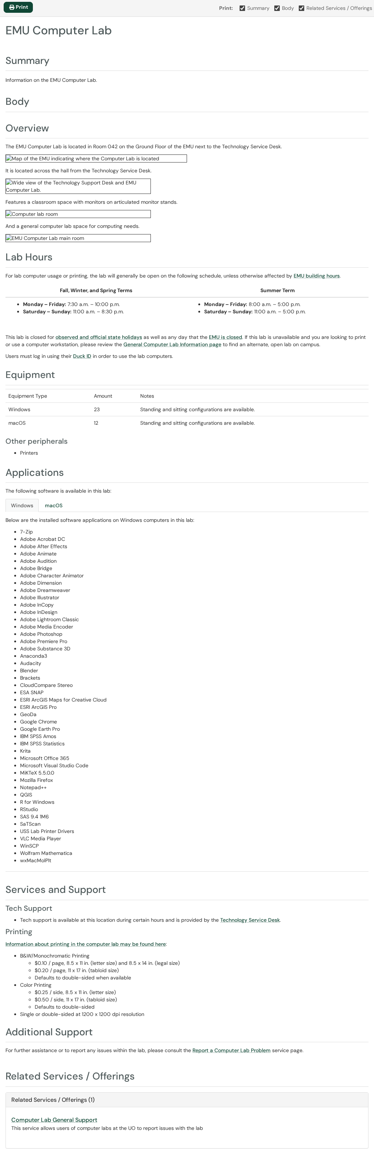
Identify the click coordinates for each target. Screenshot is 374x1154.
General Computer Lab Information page (172, 344)
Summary (258, 8)
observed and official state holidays (99, 337)
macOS (53, 505)
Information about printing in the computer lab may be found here (85, 944)
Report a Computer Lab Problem (231, 1050)
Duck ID (82, 356)
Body (288, 8)
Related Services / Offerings (339, 8)
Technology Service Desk (250, 920)
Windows (22, 505)
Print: (226, 8)
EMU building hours (317, 275)
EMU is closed (225, 337)
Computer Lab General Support (54, 1120)
